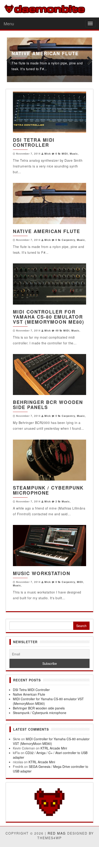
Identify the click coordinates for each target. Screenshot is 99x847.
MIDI (65, 153)
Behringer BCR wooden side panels (48, 404)
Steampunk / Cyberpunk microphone (48, 490)
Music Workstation (41, 573)
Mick (47, 153)
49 (57, 330)
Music (74, 153)
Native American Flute (45, 53)
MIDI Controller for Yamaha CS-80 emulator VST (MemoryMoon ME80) (48, 316)
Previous (10, 60)
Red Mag (57, 833)
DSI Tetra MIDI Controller (34, 142)
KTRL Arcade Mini (54, 748)
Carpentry (68, 240)
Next (88, 60)
